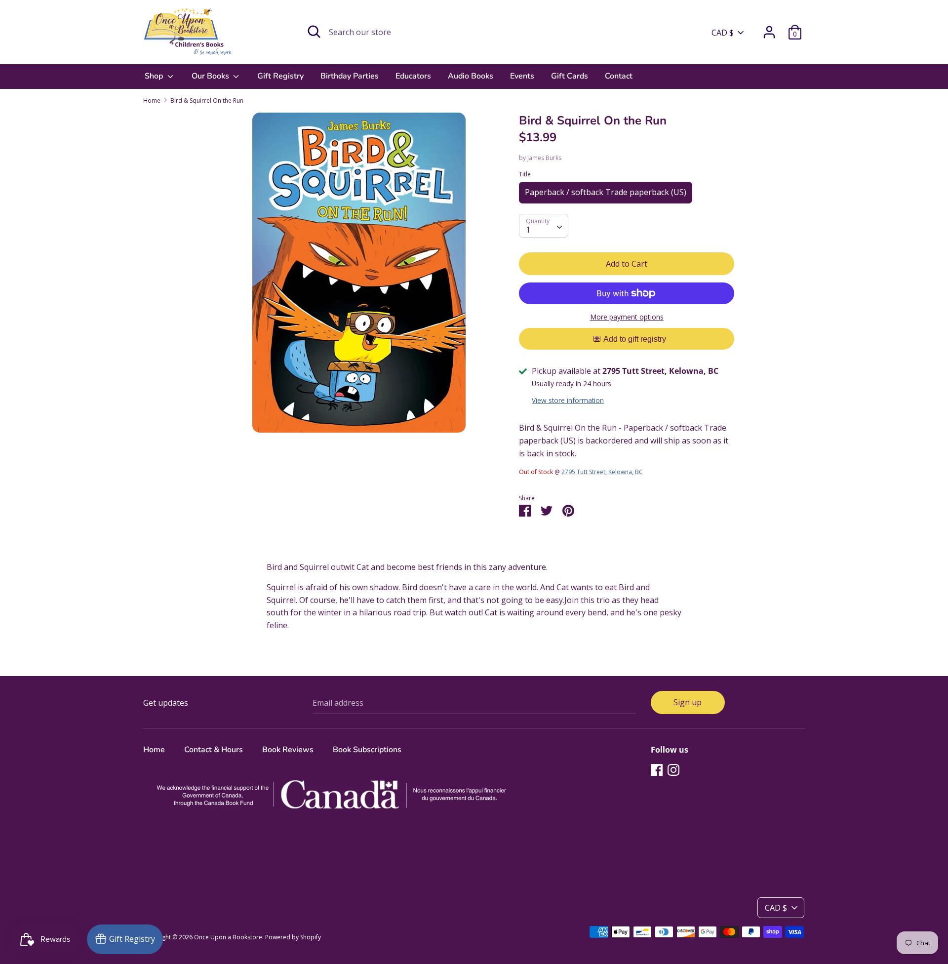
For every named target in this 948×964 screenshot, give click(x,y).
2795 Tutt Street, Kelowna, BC (602, 472)
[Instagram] (673, 769)
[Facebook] (657, 769)
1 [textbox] (528, 229)
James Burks (544, 158)
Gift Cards (569, 76)
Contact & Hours (213, 749)
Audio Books (470, 76)
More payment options (627, 316)
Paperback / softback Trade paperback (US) (605, 192)
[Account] (769, 28)
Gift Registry (280, 76)
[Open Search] (314, 31)
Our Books (211, 76)
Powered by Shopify (293, 937)
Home (154, 749)
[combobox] (543, 226)
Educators (413, 76)
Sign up (687, 702)
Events (522, 76)
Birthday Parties (349, 76)
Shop (155, 76)
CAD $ (722, 32)
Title (525, 174)
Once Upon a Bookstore (228, 937)
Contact (618, 76)
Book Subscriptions (367, 749)
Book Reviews (288, 749)
